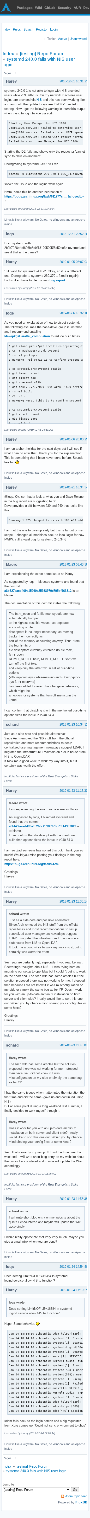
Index (6, 29)
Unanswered (78, 39)
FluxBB (81, 1502)
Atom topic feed (76, 1496)
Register (42, 29)
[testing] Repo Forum (41, 53)
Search (28, 29)
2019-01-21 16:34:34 (74, 487)
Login (54, 29)
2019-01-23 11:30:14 (74, 901)
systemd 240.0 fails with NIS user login (36, 1471)
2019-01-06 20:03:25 (74, 439)
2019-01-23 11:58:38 (74, 1199)
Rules (17, 29)
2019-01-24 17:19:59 (74, 1290)
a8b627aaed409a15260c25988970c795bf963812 (38, 591)
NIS (39, 100)
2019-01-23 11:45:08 (74, 1045)
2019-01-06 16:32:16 (74, 313)
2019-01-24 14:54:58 (74, 1266)
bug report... (58, 280)
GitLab (49, 8)
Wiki (38, 8)
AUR (77, 8)
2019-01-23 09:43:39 (74, 564)
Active (62, 39)
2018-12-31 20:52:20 (74, 234)
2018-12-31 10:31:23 (74, 81)
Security (64, 8)
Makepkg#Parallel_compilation (27, 336)
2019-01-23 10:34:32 (74, 724)
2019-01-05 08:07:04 (74, 262)
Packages (25, 8)
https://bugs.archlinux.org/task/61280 (31, 864)
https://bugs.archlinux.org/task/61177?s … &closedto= (44, 196)
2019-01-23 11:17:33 (74, 790)
